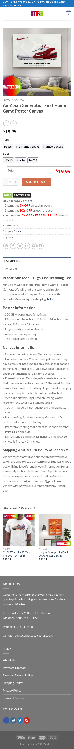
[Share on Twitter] (20, 246)
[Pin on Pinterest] (34, 246)
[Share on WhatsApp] (6, 246)
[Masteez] (37, 13)
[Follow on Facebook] (6, 720)
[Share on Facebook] (13, 246)
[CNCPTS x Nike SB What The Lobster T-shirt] (19, 530)
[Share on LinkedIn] (40, 246)
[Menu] (5, 14)
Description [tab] (11, 260)
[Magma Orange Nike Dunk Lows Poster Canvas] (55, 530)
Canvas (19, 99)
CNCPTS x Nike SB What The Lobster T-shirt (17, 554)
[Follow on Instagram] (13, 720)
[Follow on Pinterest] (27, 720)
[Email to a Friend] (27, 246)
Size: (7, 153)
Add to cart (36, 181)
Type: (7, 139)
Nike (10, 237)
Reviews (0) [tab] (10, 268)
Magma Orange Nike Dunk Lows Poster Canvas (53, 554)
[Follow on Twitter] (20, 720)
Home (6, 99)
